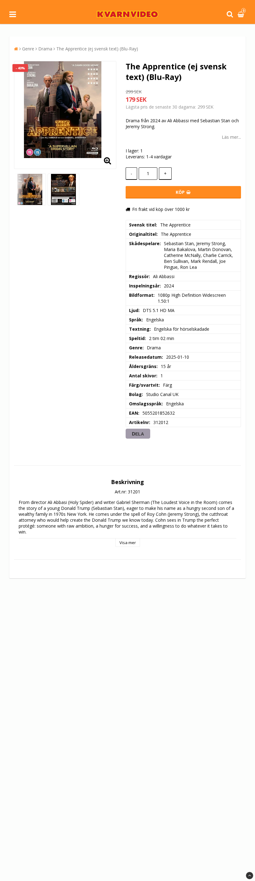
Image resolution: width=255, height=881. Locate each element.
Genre (28, 49)
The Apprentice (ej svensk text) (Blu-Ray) (97, 49)
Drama (45, 49)
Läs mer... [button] (231, 137)
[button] (242, 14)
